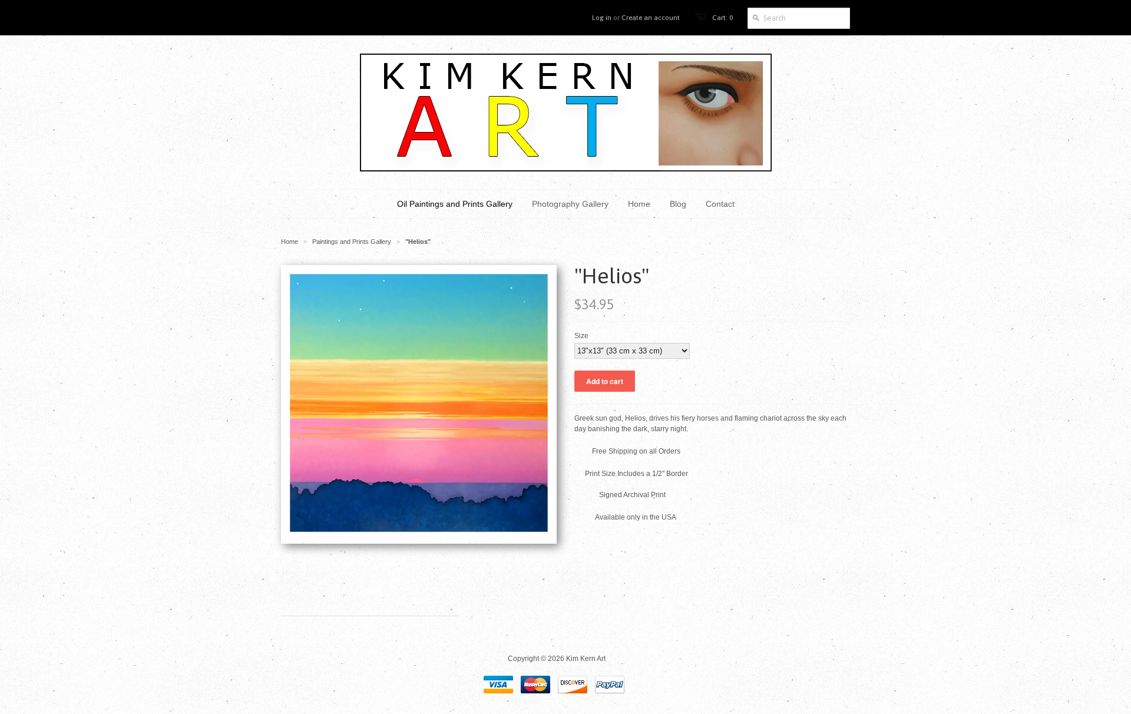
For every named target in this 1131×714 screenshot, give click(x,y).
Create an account (650, 18)
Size (581, 336)
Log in (601, 18)
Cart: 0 (722, 18)
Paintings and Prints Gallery (351, 241)
